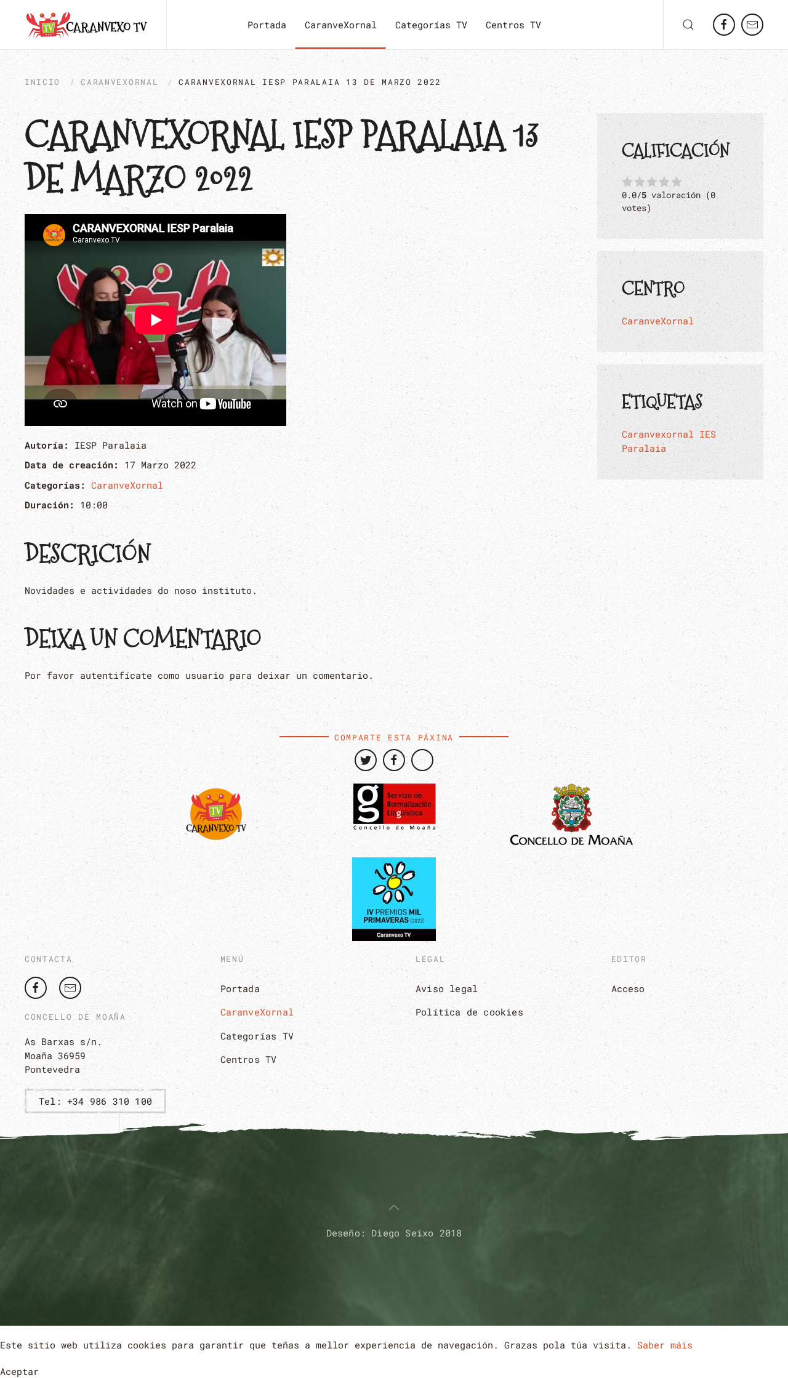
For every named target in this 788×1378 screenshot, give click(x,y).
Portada (266, 24)
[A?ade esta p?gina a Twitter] (366, 760)
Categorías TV (431, 24)
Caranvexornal (658, 434)
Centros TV (513, 24)
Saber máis (665, 1345)
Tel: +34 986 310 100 (95, 1101)
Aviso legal (447, 988)
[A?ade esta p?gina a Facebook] (394, 760)
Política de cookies (469, 1012)
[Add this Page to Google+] (422, 760)
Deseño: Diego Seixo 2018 (394, 1233)
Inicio (42, 81)
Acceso (628, 988)
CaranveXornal (341, 24)
